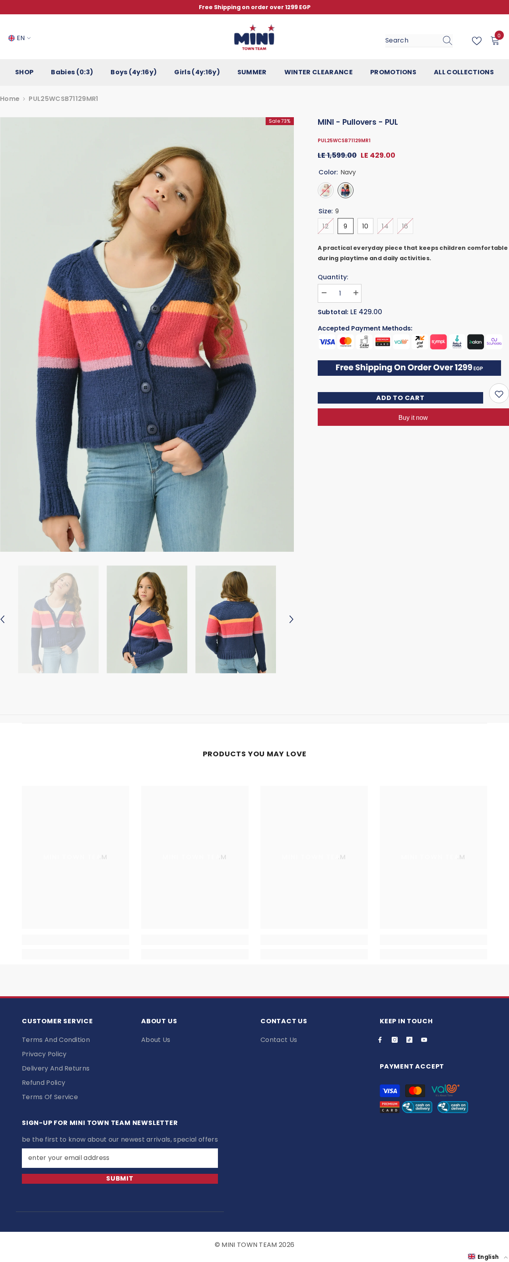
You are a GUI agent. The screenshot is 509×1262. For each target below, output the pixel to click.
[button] (488, 1256)
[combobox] (411, 40)
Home (9, 98)
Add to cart (400, 397)
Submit (120, 1178)
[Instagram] (394, 1039)
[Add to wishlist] (499, 394)
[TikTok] (409, 1039)
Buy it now (413, 418)
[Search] (419, 40)
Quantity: (333, 277)
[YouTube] (424, 1039)
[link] (75, 940)
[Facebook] (380, 1039)
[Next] (291, 619)
